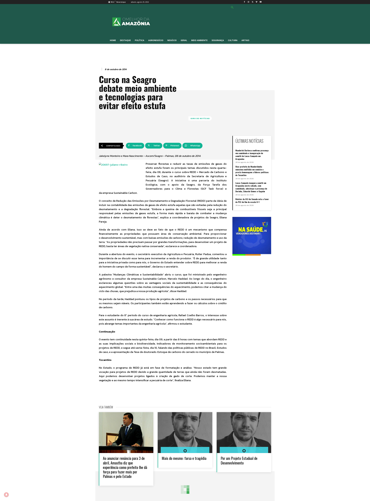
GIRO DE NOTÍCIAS (200, 118)
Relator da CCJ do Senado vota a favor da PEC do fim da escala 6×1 (252, 200)
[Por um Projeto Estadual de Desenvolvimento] (244, 432)
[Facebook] (244, 2)
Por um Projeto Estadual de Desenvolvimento (239, 460)
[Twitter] (252, 2)
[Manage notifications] (6, 494)
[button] (232, 7)
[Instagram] (248, 2)
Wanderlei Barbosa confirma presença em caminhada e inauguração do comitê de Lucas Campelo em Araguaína (252, 154)
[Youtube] (260, 2)
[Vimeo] (256, 2)
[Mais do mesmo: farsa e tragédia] (185, 432)
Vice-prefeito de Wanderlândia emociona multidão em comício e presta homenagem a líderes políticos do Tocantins (252, 171)
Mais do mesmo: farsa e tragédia (184, 458)
